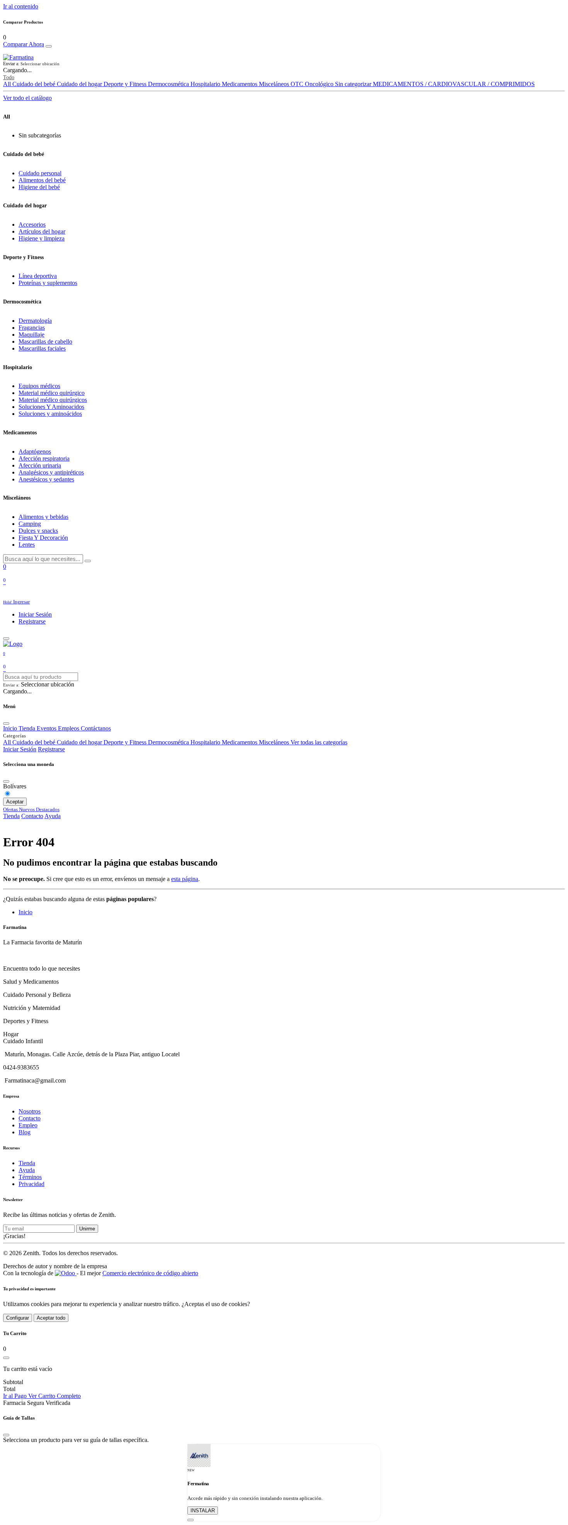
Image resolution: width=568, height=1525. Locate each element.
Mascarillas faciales (42, 348)
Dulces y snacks (38, 530)
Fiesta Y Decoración (43, 537)
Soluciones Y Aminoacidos (51, 406)
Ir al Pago (15, 1396)
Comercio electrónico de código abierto (150, 1273)
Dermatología (35, 320)
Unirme (87, 1229)
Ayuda (52, 816)
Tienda (11, 816)
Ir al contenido (20, 6)
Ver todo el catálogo (27, 98)
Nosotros (30, 1111)
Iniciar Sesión (35, 614)
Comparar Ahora (23, 44)
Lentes (27, 544)
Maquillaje (31, 334)
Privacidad (31, 1184)
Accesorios (32, 224)
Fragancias (32, 327)
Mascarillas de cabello (45, 341)
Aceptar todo (51, 1318)
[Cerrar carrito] (6, 1358)
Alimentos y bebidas (43, 516)
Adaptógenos (35, 451)
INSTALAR (202, 1510)
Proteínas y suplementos (48, 283)
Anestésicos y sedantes (46, 479)
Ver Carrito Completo (54, 1396)
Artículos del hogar (42, 231)
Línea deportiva (38, 276)
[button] (284, 64)
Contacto (32, 816)
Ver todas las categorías (319, 742)
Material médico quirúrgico (52, 393)
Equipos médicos (39, 386)
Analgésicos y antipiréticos (51, 472)
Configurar (17, 1318)
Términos (30, 1177)
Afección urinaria (40, 465)
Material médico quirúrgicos (53, 399)
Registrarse (32, 621)
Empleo (28, 1125)
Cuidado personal (40, 173)
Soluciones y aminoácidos (50, 413)
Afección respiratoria (44, 458)
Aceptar (15, 802)
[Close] (49, 46)
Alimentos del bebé (42, 180)
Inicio (25, 912)
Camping (30, 523)
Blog (25, 1132)
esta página (184, 879)
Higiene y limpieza (42, 238)
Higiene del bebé (39, 187)
